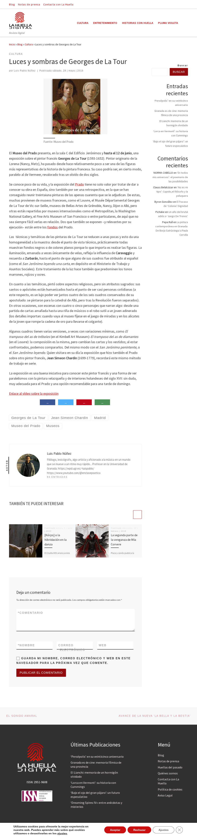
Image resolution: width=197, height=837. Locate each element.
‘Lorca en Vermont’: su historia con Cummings (93, 785)
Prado (79, 184)
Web (103, 645)
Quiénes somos (168, 773)
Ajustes (164, 829)
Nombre (26, 645)
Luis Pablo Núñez (25, 70)
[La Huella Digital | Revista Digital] (20, 20)
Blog (20, 44)
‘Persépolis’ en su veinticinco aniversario (97, 756)
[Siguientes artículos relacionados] (137, 514)
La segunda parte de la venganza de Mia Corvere (124, 539)
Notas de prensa (168, 761)
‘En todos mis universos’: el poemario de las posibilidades (170, 177)
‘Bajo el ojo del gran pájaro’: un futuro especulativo (95, 795)
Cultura (29, 44)
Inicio (12, 44)
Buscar (183, 65)
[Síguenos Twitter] (187, 4)
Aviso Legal (165, 795)
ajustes (62, 833)
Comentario (30, 612)
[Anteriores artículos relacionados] (128, 514)
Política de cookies (170, 789)
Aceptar (115, 829)
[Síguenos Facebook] (181, 4)
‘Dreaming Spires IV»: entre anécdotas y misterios (96, 805)
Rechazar (139, 829)
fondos (52, 227)
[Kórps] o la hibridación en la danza (55, 539)
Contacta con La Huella (168, 781)
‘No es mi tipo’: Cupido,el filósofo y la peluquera (172, 191)
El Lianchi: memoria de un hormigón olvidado (94, 774)
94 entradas (57, 477)
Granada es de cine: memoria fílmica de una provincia (96, 764)
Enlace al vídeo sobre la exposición (33, 393)
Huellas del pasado (170, 767)
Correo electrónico (71, 647)
